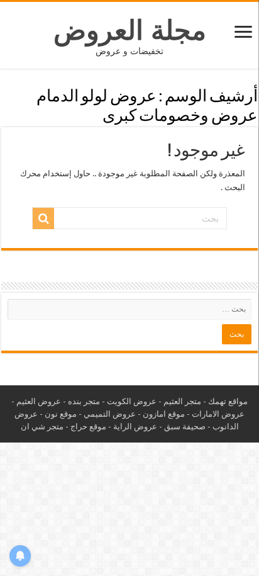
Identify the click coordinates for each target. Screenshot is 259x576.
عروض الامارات (218, 414)
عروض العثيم (38, 401)
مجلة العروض (129, 30)
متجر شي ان (42, 426)
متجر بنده (84, 401)
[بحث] (43, 218)
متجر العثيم (182, 401)
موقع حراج (88, 426)
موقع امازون (164, 414)
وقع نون (58, 414)
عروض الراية (135, 426)
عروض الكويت (132, 401)
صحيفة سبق (185, 426)
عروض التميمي (110, 414)
